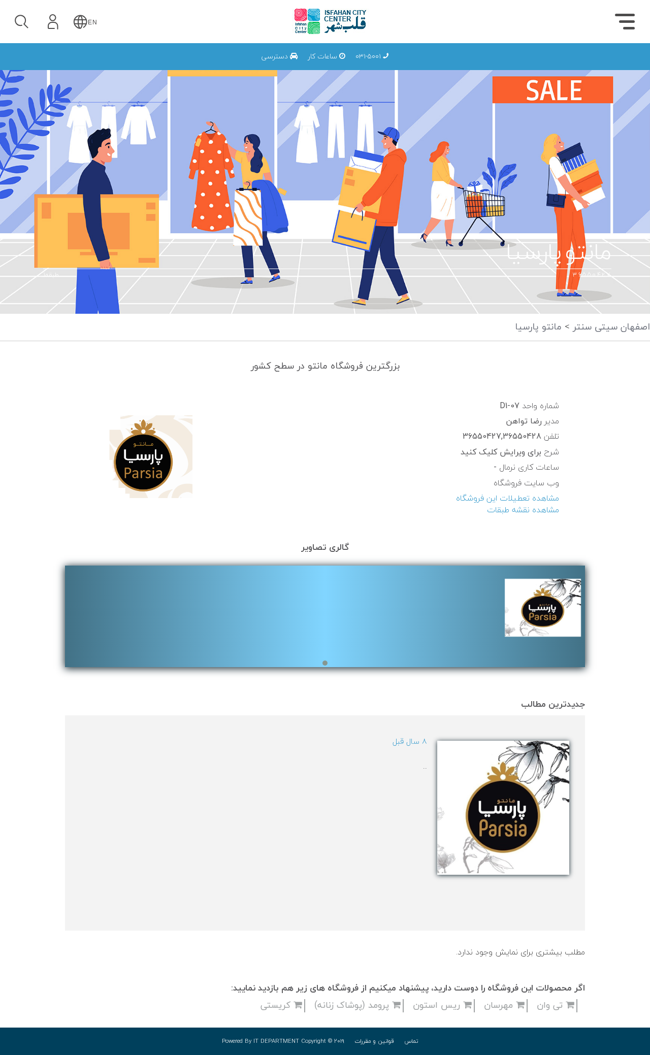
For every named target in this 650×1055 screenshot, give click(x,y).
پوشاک (497, 66)
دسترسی (276, 56)
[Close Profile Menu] (20, 53)
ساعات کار (323, 56)
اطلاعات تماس (483, 66)
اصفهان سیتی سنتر (610, 327)
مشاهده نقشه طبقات (523, 510)
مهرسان (500, 1005)
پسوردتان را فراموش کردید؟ (110, 107)
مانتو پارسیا (538, 327)
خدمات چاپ (379, 66)
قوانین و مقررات (374, 1041)
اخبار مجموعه (485, 66)
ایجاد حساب (80, 154)
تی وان (551, 1005)
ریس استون (438, 1005)
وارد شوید (81, 79)
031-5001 (369, 56)
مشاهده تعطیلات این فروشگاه (507, 498)
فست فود (492, 66)
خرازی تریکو (402, 66)
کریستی (277, 1005)
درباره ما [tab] (579, 68)
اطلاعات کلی (486, 66)
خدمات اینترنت (481, 66)
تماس (411, 1041)
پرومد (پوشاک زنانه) (353, 1005)
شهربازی (494, 66)
